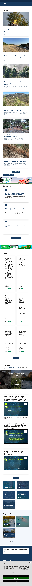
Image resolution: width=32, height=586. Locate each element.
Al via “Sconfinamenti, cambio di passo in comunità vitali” (16, 226)
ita (27, 1)
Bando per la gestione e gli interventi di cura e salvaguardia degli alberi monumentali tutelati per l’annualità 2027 (8, 301)
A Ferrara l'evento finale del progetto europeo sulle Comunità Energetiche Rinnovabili (14, 194)
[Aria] (22, 521)
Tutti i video (16, 477)
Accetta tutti (16, 578)
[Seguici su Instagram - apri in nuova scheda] (22, 3)
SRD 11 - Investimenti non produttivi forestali (11, 367)
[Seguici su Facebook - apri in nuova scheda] (18, 3)
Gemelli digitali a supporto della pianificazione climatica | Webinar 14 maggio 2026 (14, 453)
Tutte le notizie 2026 (16, 171)
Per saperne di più (16, 384)
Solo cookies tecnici (16, 575)
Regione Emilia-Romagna (6, 1)
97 (22, 242)
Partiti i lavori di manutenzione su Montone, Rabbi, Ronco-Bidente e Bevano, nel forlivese (15, 56)
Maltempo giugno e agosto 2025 (11, 136)
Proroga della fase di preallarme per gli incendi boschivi (16, 161)
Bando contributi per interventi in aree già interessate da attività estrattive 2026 (22, 262)
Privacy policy (21, 572)
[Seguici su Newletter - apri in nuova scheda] (23, 3)
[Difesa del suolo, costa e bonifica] (9, 533)
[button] (28, 4)
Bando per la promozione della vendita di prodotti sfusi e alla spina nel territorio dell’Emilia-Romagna (22, 332)
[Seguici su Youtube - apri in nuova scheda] (20, 3)
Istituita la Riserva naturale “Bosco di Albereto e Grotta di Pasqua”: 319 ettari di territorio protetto (15, 109)
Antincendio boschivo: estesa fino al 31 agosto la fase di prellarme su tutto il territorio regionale (16, 30)
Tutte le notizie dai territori (16, 238)
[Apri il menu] (1, 3)
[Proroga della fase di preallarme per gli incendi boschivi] (16, 151)
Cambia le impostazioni (16, 581)
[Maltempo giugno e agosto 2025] (16, 126)
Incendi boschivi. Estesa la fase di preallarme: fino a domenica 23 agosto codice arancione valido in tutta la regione (15, 83)
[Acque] (9, 521)
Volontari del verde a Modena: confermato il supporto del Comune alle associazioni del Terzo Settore (15, 209)
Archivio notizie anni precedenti (8, 174)
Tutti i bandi (16, 357)
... (20, 242)
